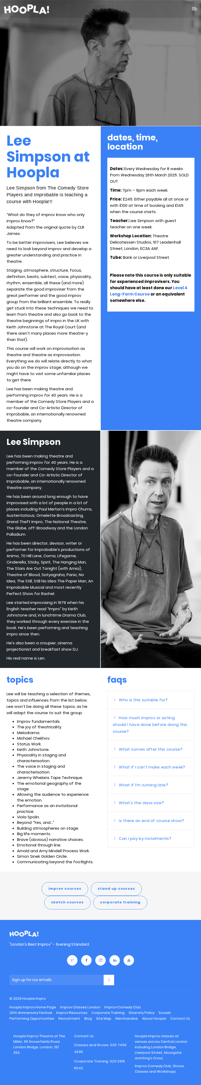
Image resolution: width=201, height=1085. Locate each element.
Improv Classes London (80, 1007)
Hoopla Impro (23, 933)
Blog (88, 1018)
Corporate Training (108, 1012)
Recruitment (69, 1018)
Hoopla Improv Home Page (32, 1007)
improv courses (64, 888)
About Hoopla (154, 1018)
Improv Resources (71, 1012)
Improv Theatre (40, 1036)
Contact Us (180, 1018)
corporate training (120, 902)
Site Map (103, 1018)
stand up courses (116, 888)
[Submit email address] (109, 980)
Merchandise (126, 1018)
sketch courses (67, 902)
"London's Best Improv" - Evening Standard (49, 944)
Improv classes (161, 1036)
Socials (165, 1012)
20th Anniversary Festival (30, 1012)
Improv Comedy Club (122, 1007)
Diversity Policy (141, 1012)
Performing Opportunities (31, 1018)
